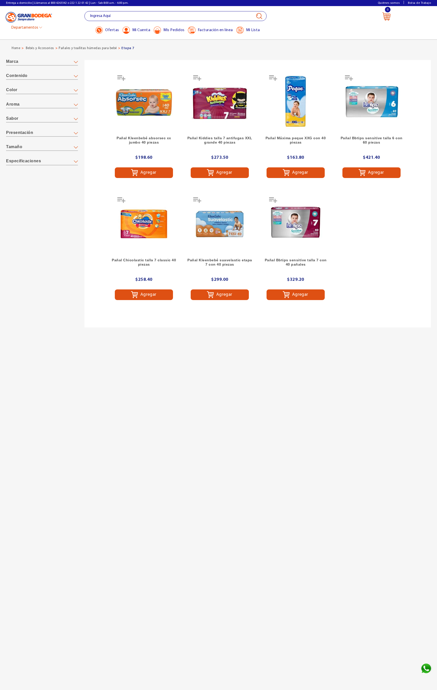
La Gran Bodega (29, 17)
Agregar (148, 172)
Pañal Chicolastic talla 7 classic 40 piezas (144, 262)
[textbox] (175, 16)
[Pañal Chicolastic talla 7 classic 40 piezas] (144, 224)
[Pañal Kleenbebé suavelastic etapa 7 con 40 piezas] (220, 224)
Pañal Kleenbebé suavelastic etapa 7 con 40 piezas (219, 262)
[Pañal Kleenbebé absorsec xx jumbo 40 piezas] (144, 102)
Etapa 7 (127, 48)
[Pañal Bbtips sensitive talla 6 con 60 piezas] (371, 102)
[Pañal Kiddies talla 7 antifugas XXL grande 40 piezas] (220, 102)
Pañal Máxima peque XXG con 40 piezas (296, 140)
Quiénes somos (389, 3)
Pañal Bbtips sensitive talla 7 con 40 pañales (296, 262)
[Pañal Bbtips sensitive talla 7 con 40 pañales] (296, 224)
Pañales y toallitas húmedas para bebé (88, 48)
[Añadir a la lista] (121, 79)
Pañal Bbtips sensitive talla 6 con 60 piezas (372, 140)
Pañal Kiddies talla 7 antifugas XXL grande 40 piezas (219, 140)
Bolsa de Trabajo (419, 3)
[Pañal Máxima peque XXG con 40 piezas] (296, 102)
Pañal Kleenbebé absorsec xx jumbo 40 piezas (144, 140)
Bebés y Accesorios (40, 48)
